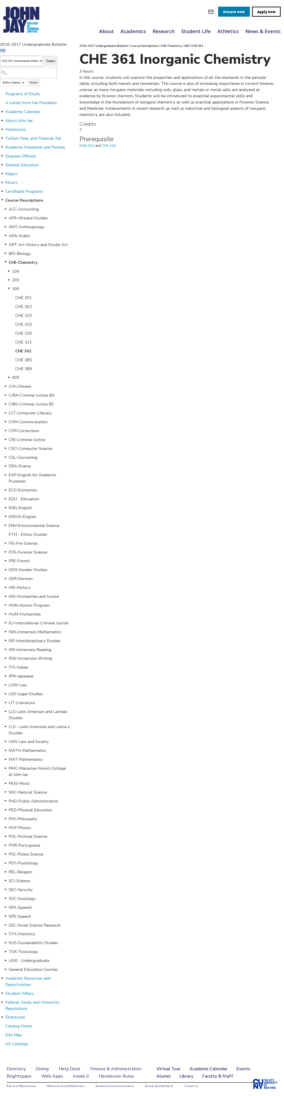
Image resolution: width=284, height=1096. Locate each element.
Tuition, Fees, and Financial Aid (33, 138)
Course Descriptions (24, 200)
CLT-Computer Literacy (30, 413)
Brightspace (19, 1076)
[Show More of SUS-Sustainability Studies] (5, 942)
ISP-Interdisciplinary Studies (35, 640)
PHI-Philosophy (23, 819)
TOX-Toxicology (23, 951)
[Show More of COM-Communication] (5, 421)
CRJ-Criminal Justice (27, 439)
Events (243, 1069)
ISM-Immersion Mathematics (35, 632)
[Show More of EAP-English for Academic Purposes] (5, 475)
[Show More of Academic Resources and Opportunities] (2, 978)
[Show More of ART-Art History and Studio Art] (5, 244)
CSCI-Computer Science (30, 448)
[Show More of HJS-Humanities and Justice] (5, 596)
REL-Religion (20, 872)
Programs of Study (22, 94)
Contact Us (191, 1086)
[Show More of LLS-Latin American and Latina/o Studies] (5, 711)
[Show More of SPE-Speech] (5, 916)
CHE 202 (109, 145)
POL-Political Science (28, 836)
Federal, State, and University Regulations (32, 1005)
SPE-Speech (20, 916)
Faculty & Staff (217, 1076)
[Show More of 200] (9, 280)
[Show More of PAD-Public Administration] (5, 801)
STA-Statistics (22, 934)
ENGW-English (22, 516)
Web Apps (52, 1076)
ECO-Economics (23, 490)
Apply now (266, 12)
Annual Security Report (159, 1086)
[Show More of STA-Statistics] (5, 933)
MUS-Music (19, 783)
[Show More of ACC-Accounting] (5, 209)
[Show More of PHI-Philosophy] (5, 818)
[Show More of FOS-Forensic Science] (5, 552)
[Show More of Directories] (2, 1017)
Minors (11, 182)
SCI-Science (19, 881)
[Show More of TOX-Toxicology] (5, 951)
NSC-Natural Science (28, 792)
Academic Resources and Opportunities (27, 981)
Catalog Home (18, 1026)
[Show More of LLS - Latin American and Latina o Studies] (5, 726)
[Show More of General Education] (2, 165)
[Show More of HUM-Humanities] (5, 614)
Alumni (163, 1076)
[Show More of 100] (9, 271)
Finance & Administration (116, 1069)
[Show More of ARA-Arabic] (5, 235)
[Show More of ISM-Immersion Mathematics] (5, 631)
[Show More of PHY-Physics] (5, 827)
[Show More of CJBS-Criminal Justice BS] (5, 404)
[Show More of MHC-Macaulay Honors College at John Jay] (5, 768)
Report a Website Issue (21, 1086)
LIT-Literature (22, 702)
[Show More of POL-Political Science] (5, 836)
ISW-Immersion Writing (30, 658)
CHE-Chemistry (23, 262)
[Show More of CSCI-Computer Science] (5, 448)
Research (164, 31)
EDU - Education (24, 499)
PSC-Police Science (26, 854)
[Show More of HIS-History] (5, 587)
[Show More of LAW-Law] (5, 685)
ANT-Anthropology (26, 227)
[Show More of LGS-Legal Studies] (5, 693)
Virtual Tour (168, 1069)
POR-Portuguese (24, 845)
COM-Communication (28, 422)
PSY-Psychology (23, 863)
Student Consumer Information (114, 1086)
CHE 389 (23, 368)
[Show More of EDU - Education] (5, 498)
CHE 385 (23, 360)
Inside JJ (81, 1076)
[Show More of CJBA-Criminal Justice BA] (5, 395)
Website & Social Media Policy (65, 1086)
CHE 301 (23, 297)
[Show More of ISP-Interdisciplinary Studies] (5, 640)
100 (15, 271)
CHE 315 (23, 324)
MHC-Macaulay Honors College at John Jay (37, 771)
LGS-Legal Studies (26, 694)
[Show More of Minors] (2, 182)
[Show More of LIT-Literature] (5, 702)
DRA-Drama (20, 466)
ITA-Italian (18, 667)
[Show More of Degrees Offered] (2, 156)
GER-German (21, 578)
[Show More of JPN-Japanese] (5, 676)
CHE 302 (23, 306)
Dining (42, 1069)
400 (15, 377)
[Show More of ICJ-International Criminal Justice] (5, 623)
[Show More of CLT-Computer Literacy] (5, 413)
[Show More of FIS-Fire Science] (5, 543)
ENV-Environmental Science (34, 525)
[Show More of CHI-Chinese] (5, 386)
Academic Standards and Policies (35, 147)
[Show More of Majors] (2, 173)
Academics (133, 31)
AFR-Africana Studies (28, 218)
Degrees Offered (20, 156)
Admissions (15, 129)
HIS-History (19, 587)
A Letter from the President (31, 102)
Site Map (13, 1035)
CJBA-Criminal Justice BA (32, 395)
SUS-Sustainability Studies (33, 942)
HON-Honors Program (29, 605)
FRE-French (19, 561)
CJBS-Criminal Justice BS (31, 404)
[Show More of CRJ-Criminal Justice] (5, 439)
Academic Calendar (22, 111)
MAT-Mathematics (26, 759)
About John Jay (19, 120)
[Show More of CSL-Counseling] (5, 457)
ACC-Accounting (24, 209)
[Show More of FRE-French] (5, 560)
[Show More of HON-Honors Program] (5, 605)
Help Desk (69, 1069)
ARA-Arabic (19, 235)
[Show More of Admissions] (2, 129)
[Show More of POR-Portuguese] (5, 845)
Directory (16, 1069)
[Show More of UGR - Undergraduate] (5, 960)
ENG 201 (86, 145)
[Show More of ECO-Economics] (5, 490)
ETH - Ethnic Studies (28, 534)
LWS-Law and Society (29, 741)
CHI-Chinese (20, 386)
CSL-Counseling (23, 457)
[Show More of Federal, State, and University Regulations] (2, 1002)
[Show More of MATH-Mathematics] (5, 750)
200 (15, 280)
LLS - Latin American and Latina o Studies (39, 730)
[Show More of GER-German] (5, 578)
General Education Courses (33, 969)
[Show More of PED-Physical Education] (5, 810)
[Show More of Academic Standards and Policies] (2, 147)
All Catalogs (16, 1043)
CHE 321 (23, 342)
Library (186, 1076)
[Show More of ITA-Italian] (5, 667)
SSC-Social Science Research (34, 925)
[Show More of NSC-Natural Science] (5, 792)
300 (15, 289)
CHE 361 (23, 351)
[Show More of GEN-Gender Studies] (5, 569)
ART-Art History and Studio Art (38, 244)
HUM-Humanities (25, 614)
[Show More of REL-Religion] (5, 872)
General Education (22, 165)
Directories (15, 1017)
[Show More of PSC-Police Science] (5, 854)
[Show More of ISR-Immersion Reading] (5, 649)
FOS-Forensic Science (28, 552)
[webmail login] (211, 12)
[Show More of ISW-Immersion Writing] (5, 658)
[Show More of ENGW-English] (5, 516)
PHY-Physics (20, 827)
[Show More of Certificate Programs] (2, 191)
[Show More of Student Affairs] (2, 993)
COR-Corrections (24, 430)
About (106, 31)
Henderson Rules (116, 1076)
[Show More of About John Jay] (2, 120)
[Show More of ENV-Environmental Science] (5, 525)
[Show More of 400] (9, 377)
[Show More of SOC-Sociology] (5, 898)
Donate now (234, 12)
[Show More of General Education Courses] (5, 969)
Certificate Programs (24, 191)
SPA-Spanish (20, 907)
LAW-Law (18, 685)
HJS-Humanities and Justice (34, 596)
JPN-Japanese (21, 676)
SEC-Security (21, 889)
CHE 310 (23, 315)
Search (33, 82)
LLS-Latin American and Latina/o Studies (38, 715)
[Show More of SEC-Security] (5, 889)
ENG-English (20, 507)
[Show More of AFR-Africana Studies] (5, 218)
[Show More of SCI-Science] (5, 880)
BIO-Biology (20, 253)
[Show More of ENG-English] (5, 507)
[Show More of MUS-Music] (5, 783)
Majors (11, 174)
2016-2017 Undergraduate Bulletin (103, 46)
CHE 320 (23, 333)
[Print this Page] (3, 51)
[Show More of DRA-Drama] (5, 466)
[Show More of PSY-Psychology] (5, 863)
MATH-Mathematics (27, 750)
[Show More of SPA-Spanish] (5, 907)
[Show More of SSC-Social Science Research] (5, 925)
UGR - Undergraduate (29, 960)
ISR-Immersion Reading (30, 649)
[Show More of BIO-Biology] (5, 253)
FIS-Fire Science (23, 543)
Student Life (196, 31)
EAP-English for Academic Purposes (32, 478)
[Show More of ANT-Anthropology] (5, 226)
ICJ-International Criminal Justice (38, 623)
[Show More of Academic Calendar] (2, 111)
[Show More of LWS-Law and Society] (5, 741)
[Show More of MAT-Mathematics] (5, 759)
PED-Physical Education (30, 810)
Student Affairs (19, 993)
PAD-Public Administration (33, 801)
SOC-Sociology (22, 898)
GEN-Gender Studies (28, 569)
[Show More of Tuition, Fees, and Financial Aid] (2, 138)
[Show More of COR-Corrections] (5, 430)
